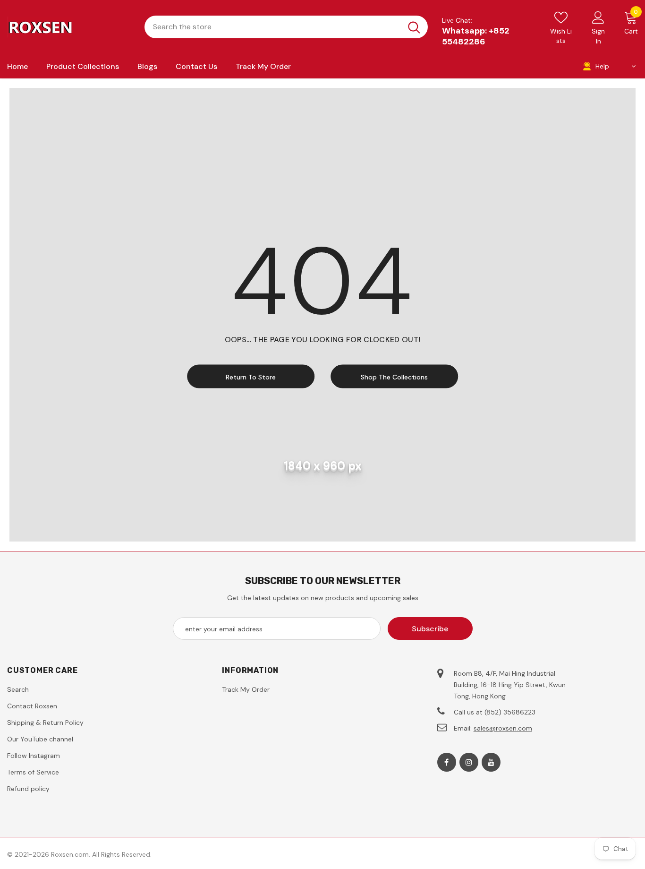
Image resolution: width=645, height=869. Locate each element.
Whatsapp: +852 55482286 (475, 36)
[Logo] (68, 27)
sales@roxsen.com (503, 728)
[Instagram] (468, 762)
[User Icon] (598, 17)
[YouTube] (491, 762)
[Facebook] (446, 762)
